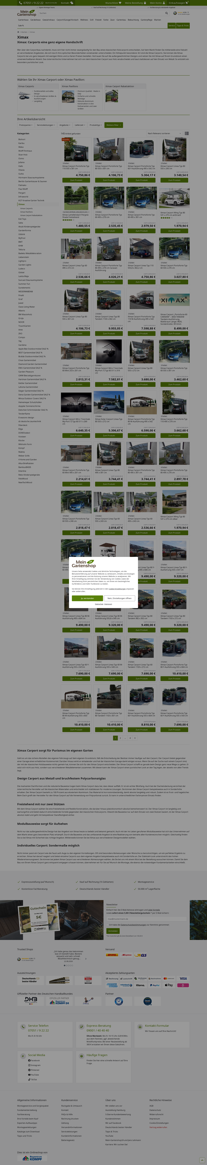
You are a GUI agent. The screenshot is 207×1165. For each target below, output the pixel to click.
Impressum (108, 604)
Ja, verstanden (87, 598)
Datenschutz (99, 604)
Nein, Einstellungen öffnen (120, 598)
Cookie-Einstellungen (117, 589)
